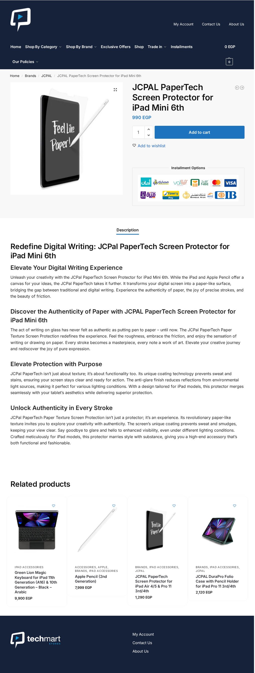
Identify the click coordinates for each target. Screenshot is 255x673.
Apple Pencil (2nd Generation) (91, 579)
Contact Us (211, 24)
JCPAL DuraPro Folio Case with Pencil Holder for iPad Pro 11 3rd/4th (217, 581)
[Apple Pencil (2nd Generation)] (97, 529)
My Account (183, 24)
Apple (103, 567)
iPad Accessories (29, 567)
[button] (235, 54)
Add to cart (199, 132)
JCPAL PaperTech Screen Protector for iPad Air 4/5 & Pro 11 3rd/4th (153, 583)
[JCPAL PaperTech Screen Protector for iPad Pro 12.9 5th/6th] (237, 87)
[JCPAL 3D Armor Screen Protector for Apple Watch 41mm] (242, 87)
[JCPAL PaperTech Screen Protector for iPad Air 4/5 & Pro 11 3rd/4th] (157, 529)
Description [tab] (128, 229)
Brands (30, 76)
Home (14, 76)
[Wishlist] (53, 505)
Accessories (85, 567)
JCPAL (46, 76)
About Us (236, 24)
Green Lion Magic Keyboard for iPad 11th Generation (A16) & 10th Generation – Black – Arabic (36, 582)
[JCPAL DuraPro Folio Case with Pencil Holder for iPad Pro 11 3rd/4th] (218, 529)
